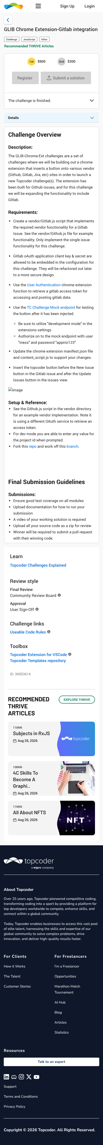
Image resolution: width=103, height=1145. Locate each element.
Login (89, 6)
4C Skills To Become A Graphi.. (25, 779)
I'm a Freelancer (66, 966)
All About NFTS (29, 812)
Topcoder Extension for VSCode (38, 654)
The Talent (12, 976)
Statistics (61, 1032)
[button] (38, 6)
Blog (58, 1012)
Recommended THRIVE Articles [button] (29, 46)
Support (10, 1086)
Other (44, 39)
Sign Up (67, 6)
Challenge (11, 39)
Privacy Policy (14, 1106)
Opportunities (65, 976)
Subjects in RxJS (31, 733)
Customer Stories (17, 986)
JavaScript (29, 39)
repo (32, 446)
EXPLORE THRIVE (77, 699)
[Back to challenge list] (8, 20)
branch (72, 446)
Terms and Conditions (21, 1096)
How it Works (14, 966)
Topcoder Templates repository (38, 660)
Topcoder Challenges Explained (38, 565)
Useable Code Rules (28, 632)
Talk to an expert (51, 1061)
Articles (60, 1022)
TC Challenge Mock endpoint (51, 307)
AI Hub (60, 1002)
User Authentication (43, 284)
